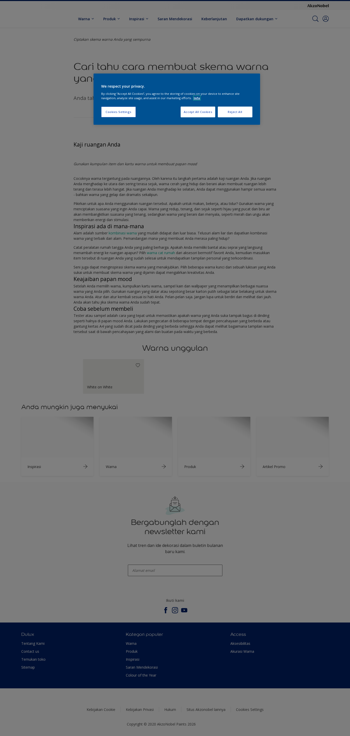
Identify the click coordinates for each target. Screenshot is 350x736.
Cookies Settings (118, 112)
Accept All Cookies (198, 112)
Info (197, 98)
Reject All (235, 112)
